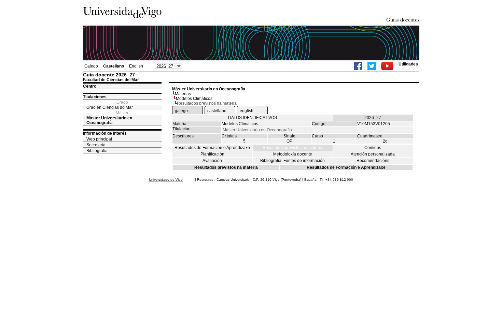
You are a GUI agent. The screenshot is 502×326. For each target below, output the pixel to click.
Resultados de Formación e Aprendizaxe (212, 147)
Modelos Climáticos (194, 98)
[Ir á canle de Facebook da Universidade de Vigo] (358, 66)
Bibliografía (97, 150)
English (136, 66)
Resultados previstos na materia (292, 147)
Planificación (212, 154)
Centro (89, 86)
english (246, 110)
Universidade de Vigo (166, 179)
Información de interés (105, 133)
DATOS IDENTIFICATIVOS (252, 117)
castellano (216, 110)
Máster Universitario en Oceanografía (109, 120)
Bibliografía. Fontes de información (292, 160)
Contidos (372, 147)
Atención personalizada (373, 154)
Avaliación (212, 160)
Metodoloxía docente (292, 154)
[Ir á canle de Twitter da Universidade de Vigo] (371, 66)
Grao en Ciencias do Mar (109, 107)
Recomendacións (373, 160)
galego (181, 110)
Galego (91, 66)
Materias (183, 93)
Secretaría (96, 145)
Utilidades (408, 64)
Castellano (113, 66)
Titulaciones (95, 96)
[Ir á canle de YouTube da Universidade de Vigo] (387, 66)
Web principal (99, 139)
